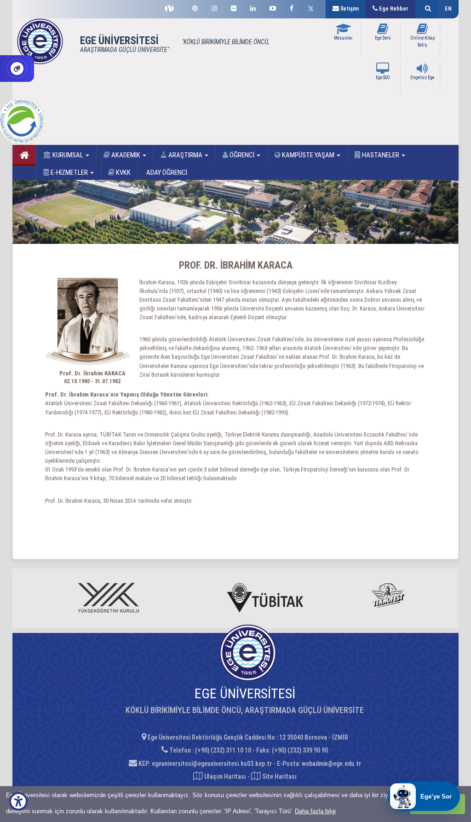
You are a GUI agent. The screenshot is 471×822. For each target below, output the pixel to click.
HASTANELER (381, 155)
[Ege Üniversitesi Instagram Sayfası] (214, 7)
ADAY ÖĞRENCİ (166, 172)
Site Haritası (279, 776)
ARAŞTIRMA (185, 155)
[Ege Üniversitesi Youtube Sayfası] (273, 7)
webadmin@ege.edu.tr (331, 763)
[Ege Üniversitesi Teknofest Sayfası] (171, 7)
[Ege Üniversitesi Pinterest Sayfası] (195, 7)
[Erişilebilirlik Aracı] (18, 801)
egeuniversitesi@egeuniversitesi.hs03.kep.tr (212, 763)
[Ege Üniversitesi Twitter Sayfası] (313, 7)
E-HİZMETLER (69, 172)
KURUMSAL (68, 155)
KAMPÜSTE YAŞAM (308, 155)
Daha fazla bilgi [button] (315, 811)
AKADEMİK (126, 155)
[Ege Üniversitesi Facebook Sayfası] (291, 7)
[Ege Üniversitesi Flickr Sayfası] (233, 7)
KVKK (123, 172)
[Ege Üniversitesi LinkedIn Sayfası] (253, 7)
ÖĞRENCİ (242, 155)
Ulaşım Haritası (224, 776)
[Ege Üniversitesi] (426, 9)
